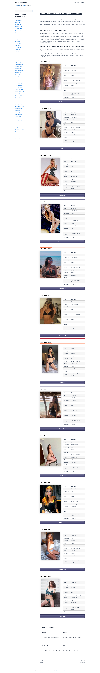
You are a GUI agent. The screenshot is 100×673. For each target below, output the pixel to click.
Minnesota (44, 648)
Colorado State (18, 30)
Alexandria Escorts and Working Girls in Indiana (61, 13)
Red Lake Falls (46, 646)
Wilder (64, 632)
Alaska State (18, 22)
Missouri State (18, 72)
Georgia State (18, 41)
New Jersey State (19, 83)
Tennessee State (18, 108)
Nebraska (65, 648)
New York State (18, 87)
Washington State (19, 118)
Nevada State (18, 79)
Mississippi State (19, 70)
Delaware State (18, 35)
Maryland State (18, 62)
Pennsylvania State (19, 99)
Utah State (17, 112)
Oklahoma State (18, 95)
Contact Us (17, 138)
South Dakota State (19, 106)
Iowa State (17, 51)
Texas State (17, 110)
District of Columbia (19, 37)
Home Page (76, 2)
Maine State (17, 60)
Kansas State (18, 53)
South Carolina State (19, 104)
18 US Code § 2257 (19, 129)
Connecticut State (19, 32)
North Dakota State (19, 91)
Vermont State (18, 114)
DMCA (16, 136)
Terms (16, 133)
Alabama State (18, 20)
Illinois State (18, 47)
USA (82, 2)
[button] (83, 2)
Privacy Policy (18, 131)
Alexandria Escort (53, 19)
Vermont (66, 634)
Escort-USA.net (21, 2)
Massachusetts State (19, 64)
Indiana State (18, 49)
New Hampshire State (20, 81)
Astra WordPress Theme (61, 670)
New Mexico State (19, 85)
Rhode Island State (19, 102)
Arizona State (18, 24)
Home (16, 5)
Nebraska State (18, 76)
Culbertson (66, 646)
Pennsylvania (44, 634)
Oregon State (18, 97)
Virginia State (18, 116)
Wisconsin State (18, 123)
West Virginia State (19, 120)
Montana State (18, 74)
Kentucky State (18, 55)
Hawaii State (18, 43)
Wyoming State (18, 125)
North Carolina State (19, 89)
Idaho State (17, 45)
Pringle (44, 632)
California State (18, 28)
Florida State (18, 39)
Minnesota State (18, 68)
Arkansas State (18, 26)
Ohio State (17, 93)
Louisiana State (18, 58)
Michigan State (18, 66)
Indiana (23, 5)
